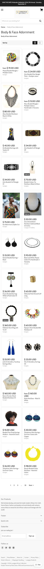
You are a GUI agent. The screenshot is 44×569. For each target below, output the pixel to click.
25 (25, 485)
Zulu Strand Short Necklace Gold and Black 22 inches (32, 224)
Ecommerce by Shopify (30, 565)
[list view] (39, 42)
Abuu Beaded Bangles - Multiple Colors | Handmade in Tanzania (31, 106)
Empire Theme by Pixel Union (9, 565)
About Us (19, 557)
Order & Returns (5, 560)
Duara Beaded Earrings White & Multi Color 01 (10, 295)
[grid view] (35, 42)
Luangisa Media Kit (31, 560)
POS (19, 565)
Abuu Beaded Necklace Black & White (10, 115)
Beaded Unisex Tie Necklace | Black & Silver (32, 183)
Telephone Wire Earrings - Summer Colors (11, 469)
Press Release (11, 557)
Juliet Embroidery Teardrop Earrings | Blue (11, 363)
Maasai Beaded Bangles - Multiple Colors (10, 72)
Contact (26, 557)
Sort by (5, 43)
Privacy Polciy (35, 557)
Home (3, 27)
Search (3, 557)
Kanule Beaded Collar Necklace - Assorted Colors (31, 470)
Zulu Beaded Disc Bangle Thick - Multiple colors (32, 75)
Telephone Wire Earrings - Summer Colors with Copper (32, 434)
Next (30, 485)
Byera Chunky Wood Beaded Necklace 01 (9, 397)
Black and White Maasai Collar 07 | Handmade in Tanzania (32, 260)
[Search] (40, 21)
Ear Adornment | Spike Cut (11, 224)
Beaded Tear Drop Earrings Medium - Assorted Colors (11, 433)
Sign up (31, 536)
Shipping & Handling (18, 560)
